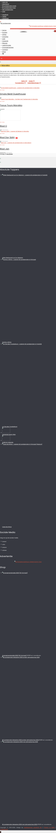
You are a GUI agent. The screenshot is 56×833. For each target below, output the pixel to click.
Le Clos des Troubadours (9, 426)
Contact (5, 50)
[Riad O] (10, 120)
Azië (3, 39)
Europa (4, 32)
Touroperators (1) (20, 83)
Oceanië (5, 41)
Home (4, 30)
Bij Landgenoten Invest (9, 6)
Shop (4, 52)
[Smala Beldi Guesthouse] (19, 88)
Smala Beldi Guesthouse (13, 94)
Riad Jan (4, 148)
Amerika (5, 37)
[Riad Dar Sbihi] (14, 131)
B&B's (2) (24, 81)
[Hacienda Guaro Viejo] (6, 432)
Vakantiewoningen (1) (34, 83)
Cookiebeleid (4, 829)
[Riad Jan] (15, 143)
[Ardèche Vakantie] (6, 440)
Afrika (4, 35)
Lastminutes (6, 45)
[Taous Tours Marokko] (19, 99)
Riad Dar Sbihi (7, 137)
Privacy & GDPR (49, 827)
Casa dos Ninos (7, 527)
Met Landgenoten (7, 10)
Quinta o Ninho (6, 342)
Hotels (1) (32, 81)
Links (3, 11)
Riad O (3, 126)
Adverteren (5, 4)
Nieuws (4, 43)
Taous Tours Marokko (11, 105)
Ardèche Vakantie (7, 442)
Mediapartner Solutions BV (33, 827)
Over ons (5, 2)
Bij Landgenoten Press (9, 8)
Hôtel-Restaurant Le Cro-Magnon (12, 258)
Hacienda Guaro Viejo (9, 434)
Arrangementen (8, 47)
